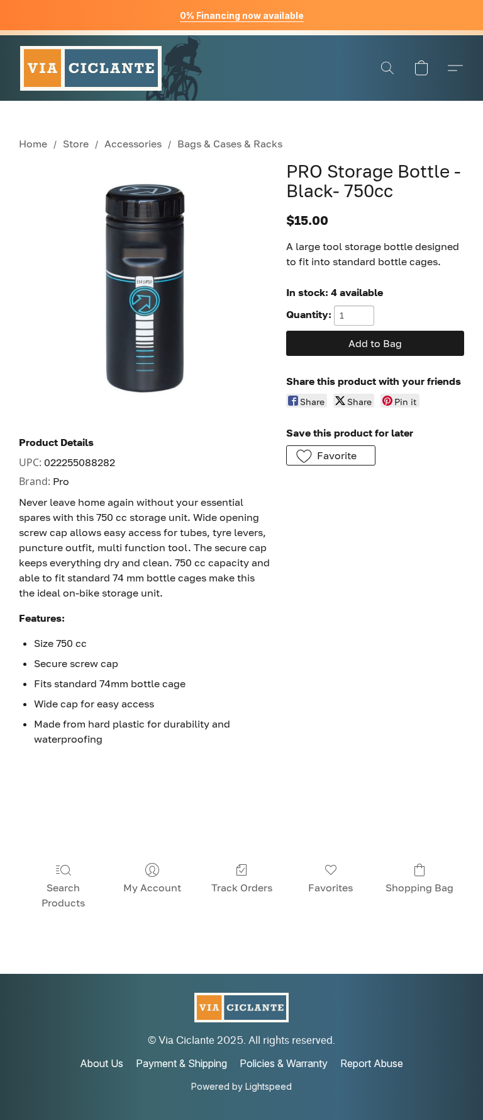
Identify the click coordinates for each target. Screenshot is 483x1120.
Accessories (133, 143)
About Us (101, 1063)
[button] (91, 68)
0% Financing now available (242, 15)
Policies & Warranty (284, 1063)
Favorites (330, 887)
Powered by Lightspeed (241, 1086)
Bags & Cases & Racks (229, 143)
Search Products (63, 895)
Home (33, 143)
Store (76, 143)
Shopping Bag (419, 887)
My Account (152, 887)
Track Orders (241, 887)
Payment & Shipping (181, 1063)
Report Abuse (371, 1063)
